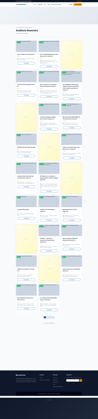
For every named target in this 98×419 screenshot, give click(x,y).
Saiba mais (79, 1)
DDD (49, 4)
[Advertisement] (49, 15)
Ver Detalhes (26, 63)
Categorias (40, 4)
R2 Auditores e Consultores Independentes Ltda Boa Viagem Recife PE (49, 177)
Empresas (55, 377)
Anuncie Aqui (78, 4)
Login (71, 4)
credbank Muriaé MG (23, 209)
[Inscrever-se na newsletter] (81, 380)
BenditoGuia (21, 4)
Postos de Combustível (58, 386)
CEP (45, 4)
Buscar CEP (55, 382)
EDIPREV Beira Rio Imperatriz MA (26, 147)
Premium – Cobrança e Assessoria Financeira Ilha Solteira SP (47, 240)
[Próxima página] (53, 317)
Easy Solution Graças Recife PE (26, 54)
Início (35, 4)
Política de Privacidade (56, 4)
